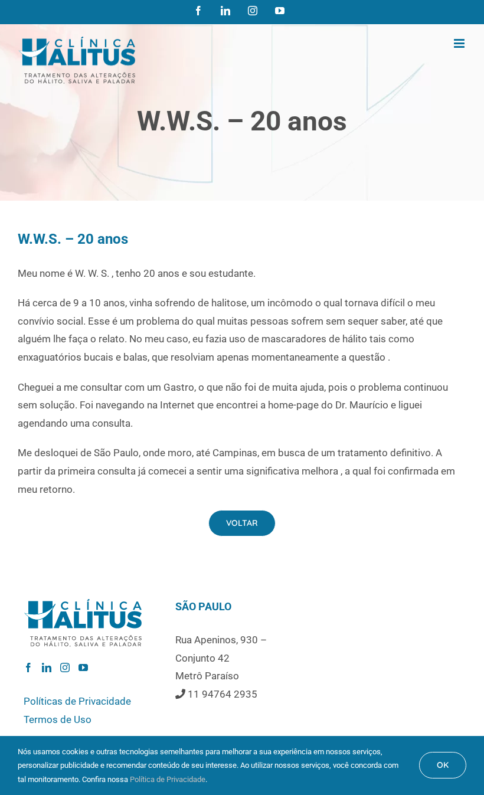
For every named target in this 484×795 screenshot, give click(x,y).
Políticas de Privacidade (77, 701)
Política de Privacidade (167, 779)
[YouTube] (83, 667)
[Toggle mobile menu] (460, 43)
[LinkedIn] (46, 667)
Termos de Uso (57, 719)
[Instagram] (65, 667)
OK (443, 765)
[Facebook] (28, 667)
